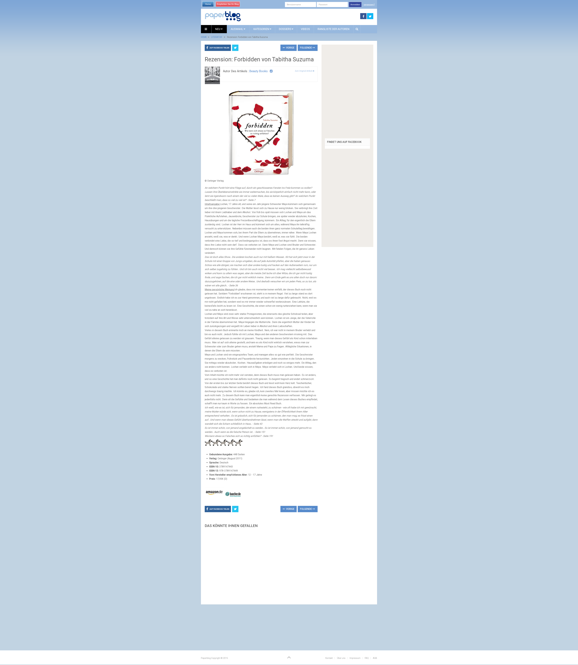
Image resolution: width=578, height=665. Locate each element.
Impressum (355, 658)
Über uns (341, 658)
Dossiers (285, 29)
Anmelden (355, 4)
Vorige (290, 47)
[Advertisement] (261, 565)
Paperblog (206, 658)
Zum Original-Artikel (303, 71)
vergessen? (369, 4)
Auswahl (237, 29)
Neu (218, 29)
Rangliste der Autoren (334, 29)
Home (208, 4)
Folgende (306, 47)
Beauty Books (258, 71)
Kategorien (261, 29)
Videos (305, 29)
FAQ (367, 658)
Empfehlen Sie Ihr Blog (228, 4)
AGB (375, 658)
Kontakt (329, 658)
